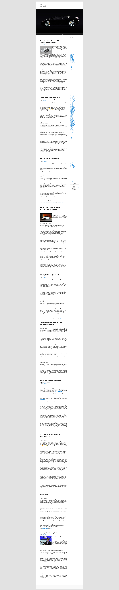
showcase (57, 489)
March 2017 (72, 165)
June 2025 (71, 68)
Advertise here (72, 178)
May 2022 (71, 104)
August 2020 (72, 125)
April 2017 (71, 164)
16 (78, 187)
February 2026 (72, 60)
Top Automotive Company (53, 34)
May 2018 (71, 151)
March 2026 (72, 59)
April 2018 (71, 152)
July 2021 (71, 114)
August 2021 (72, 113)
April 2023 (71, 93)
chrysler (55, 318)
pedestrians (59, 92)
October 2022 (72, 99)
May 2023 (71, 92)
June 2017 (71, 162)
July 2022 (71, 102)
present (59, 269)
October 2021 (72, 111)
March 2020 (72, 130)
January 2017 (72, 167)
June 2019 (71, 139)
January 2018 (72, 155)
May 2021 (71, 116)
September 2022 (72, 100)
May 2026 (71, 57)
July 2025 (71, 67)
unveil (63, 318)
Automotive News (75, 34)
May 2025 (71, 69)
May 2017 (71, 163)
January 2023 (72, 96)
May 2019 (71, 140)
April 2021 (71, 117)
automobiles (51, 153)
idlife (56, 153)
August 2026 (72, 54)
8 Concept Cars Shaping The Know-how (51, 533)
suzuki (60, 489)
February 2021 (72, 119)
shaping (56, 579)
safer (61, 92)
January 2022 (72, 108)
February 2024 (72, 83)
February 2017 (72, 166)
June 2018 (71, 150)
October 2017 (72, 158)
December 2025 (72, 62)
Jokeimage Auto (45, 5)
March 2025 (72, 71)
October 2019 (72, 135)
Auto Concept (44, 494)
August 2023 (72, 89)
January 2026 (72, 61)
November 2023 (72, 86)
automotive (54, 202)
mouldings (55, 92)
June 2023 (71, 91)
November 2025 (72, 63)
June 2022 (71, 103)
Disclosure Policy (73, 180)
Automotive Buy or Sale (61, 34)
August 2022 (72, 101)
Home (41, 34)
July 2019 (71, 138)
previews (59, 153)
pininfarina (41, 203)
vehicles (63, 92)
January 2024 (72, 84)
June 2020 (71, 127)
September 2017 (72, 159)
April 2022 (71, 105)
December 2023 (72, 85)
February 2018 (72, 154)
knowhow (54, 579)
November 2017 (72, 157)
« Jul (72, 191)
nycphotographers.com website (59, 548)
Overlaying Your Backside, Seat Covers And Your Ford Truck (74, 42)
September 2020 (72, 124)
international (56, 269)
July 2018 (71, 149)
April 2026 (71, 58)
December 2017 (72, 156)
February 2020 (72, 131)
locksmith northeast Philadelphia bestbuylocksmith (55, 336)
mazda (55, 489)
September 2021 (72, 112)
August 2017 (72, 160)
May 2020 (71, 128)
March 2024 (72, 82)
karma (63, 202)
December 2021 (72, 109)
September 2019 (72, 136)
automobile (51, 202)
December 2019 (72, 133)
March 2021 (72, 118)
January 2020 (72, 132)
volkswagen (62, 153)
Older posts (42, 583)
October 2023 (72, 87)
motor (55, 375)
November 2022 (72, 98)
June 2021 (71, 115)
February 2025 (72, 72)
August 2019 (72, 137)
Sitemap (71, 181)
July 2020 (71, 126)
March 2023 (72, 94)
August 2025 (72, 66)
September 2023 (72, 88)
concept (51, 92)
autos (51, 489)
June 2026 (71, 56)
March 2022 (72, 106)
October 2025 (72, 64)
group (59, 318)
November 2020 (72, 122)
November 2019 (72, 134)
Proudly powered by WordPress (59, 586)
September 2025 (72, 65)
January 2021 (72, 120)
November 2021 (72, 110)
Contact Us (72, 179)
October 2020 (72, 123)
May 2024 (71, 80)
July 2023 (71, 90)
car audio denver (42, 399)
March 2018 (72, 153)
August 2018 (72, 148)
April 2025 (71, 70)
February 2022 (72, 107)
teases (44, 203)
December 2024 (72, 74)
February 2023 (72, 95)
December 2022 (72, 97)
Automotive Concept (69, 34)
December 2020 (72, 121)
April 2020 (71, 129)
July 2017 (71, 161)
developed (60, 202)
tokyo (59, 375)
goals (53, 92)
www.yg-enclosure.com (58, 391)
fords (53, 269)
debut (53, 375)
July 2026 (71, 55)
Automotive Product (45, 34)
